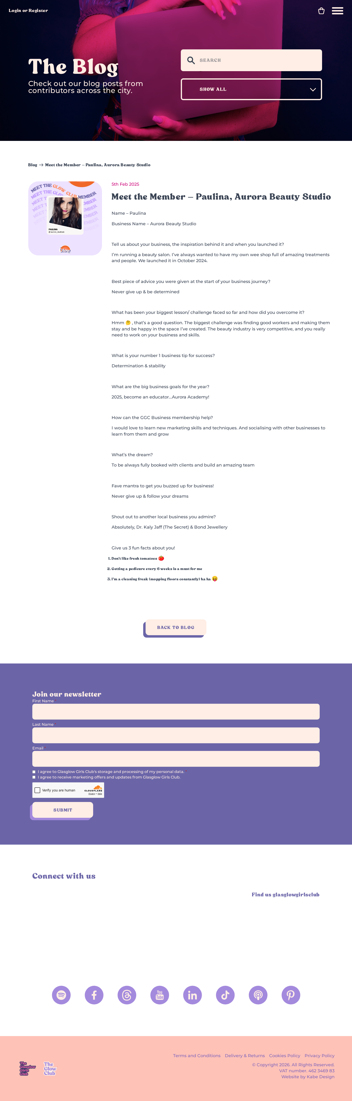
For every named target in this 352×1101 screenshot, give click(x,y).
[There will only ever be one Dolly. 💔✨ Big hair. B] (140, 930)
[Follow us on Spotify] (61, 995)
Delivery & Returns (245, 1055)
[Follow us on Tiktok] (225, 995)
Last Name (44, 724)
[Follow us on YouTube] (159, 995)
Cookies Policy (284, 1055)
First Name (44, 701)
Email (39, 748)
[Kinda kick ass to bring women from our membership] (212, 930)
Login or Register (28, 10)
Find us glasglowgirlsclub (286, 894)
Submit (63, 810)
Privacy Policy (320, 1055)
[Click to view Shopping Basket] (321, 10)
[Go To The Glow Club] (51, 1068)
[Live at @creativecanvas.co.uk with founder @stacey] (67, 930)
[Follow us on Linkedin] (192, 995)
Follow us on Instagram (37, 894)
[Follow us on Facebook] (94, 995)
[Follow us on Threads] (127, 995)
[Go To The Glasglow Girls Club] (28, 1068)
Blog (32, 165)
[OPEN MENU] (337, 10)
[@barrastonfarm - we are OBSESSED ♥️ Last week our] (285, 930)
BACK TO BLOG (176, 627)
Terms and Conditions (197, 1055)
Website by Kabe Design (308, 1076)
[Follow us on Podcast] (258, 995)
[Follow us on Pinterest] (291, 995)
